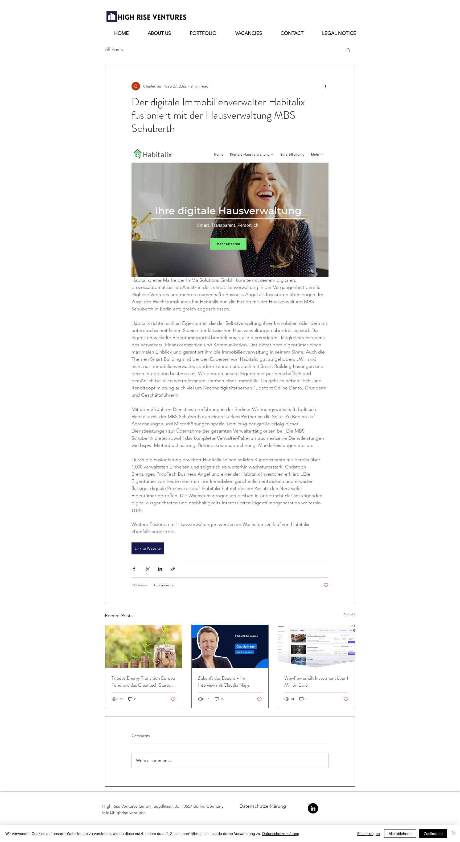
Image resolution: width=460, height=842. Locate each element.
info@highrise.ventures (123, 812)
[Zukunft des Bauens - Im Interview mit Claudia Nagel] (230, 646)
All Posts (114, 49)
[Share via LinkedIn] (160, 568)
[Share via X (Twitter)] (147, 568)
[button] (348, 50)
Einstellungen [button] (368, 833)
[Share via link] (173, 568)
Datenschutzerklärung (263, 806)
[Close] (453, 833)
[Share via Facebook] (134, 568)
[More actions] (325, 86)
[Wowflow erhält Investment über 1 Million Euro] (316, 646)
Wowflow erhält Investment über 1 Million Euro (316, 681)
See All (349, 614)
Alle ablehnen (400, 833)
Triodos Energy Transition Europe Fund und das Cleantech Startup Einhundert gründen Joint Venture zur (143, 681)
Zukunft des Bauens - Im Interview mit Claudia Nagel (224, 681)
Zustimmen (433, 833)
